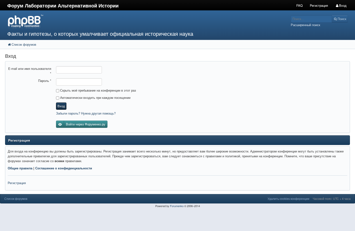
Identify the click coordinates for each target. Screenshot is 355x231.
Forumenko (177, 206)
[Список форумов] (133, 22)
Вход (61, 106)
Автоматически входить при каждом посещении (94, 97)
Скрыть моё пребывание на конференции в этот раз (97, 90)
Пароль (44, 80)
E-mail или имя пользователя (29, 71)
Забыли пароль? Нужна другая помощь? (86, 113)
